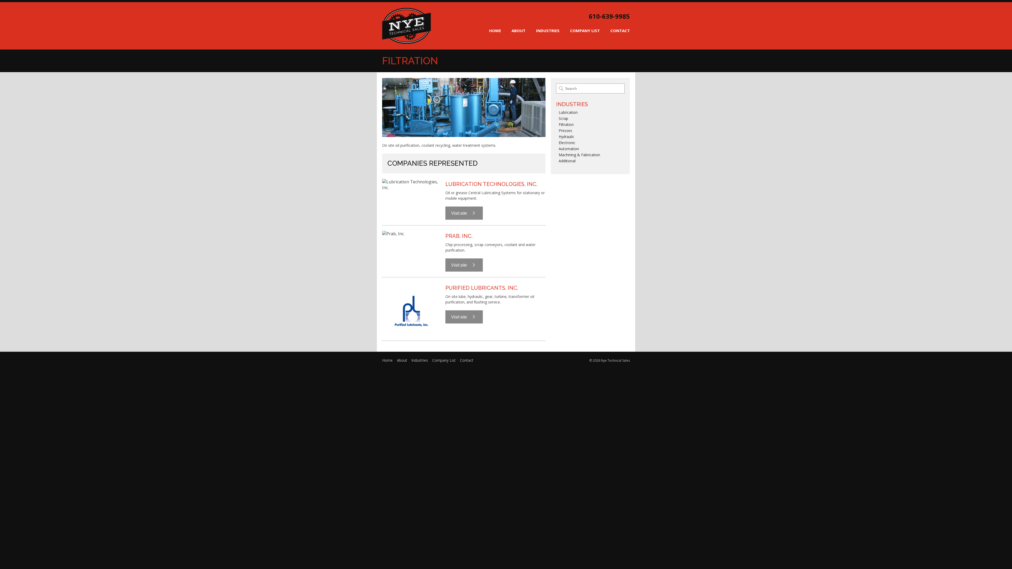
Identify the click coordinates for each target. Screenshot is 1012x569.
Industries (547, 30)
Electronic (567, 142)
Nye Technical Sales (406, 26)
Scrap (563, 118)
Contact (620, 30)
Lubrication (568, 112)
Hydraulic (566, 136)
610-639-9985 (609, 16)
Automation (569, 148)
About (519, 30)
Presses (565, 130)
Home (495, 30)
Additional (567, 160)
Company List (585, 30)
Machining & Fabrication (579, 154)
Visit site (459, 213)
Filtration (566, 124)
